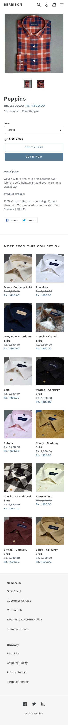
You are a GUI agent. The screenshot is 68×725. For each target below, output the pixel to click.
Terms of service (18, 629)
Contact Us (14, 610)
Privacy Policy (16, 672)
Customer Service (19, 600)
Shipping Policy (17, 663)
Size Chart (14, 591)
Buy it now (34, 156)
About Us (13, 653)
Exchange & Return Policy (24, 619)
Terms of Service (18, 681)
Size (7, 123)
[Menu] (62, 5)
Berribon (13, 4)
